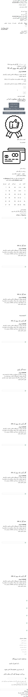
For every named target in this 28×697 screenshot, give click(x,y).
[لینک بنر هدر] (14, 348)
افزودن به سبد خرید (21, 96)
